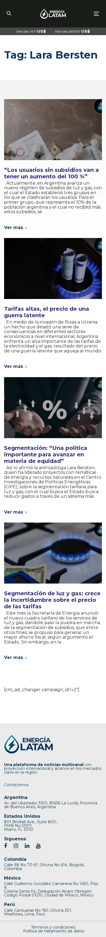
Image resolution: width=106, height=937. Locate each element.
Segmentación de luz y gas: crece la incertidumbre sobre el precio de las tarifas (52, 600)
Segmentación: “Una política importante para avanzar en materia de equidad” (45, 454)
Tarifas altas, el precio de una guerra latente (46, 312)
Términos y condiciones (53, 927)
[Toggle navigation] (83, 14)
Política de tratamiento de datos (53, 931)
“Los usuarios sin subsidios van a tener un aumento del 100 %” (51, 173)
